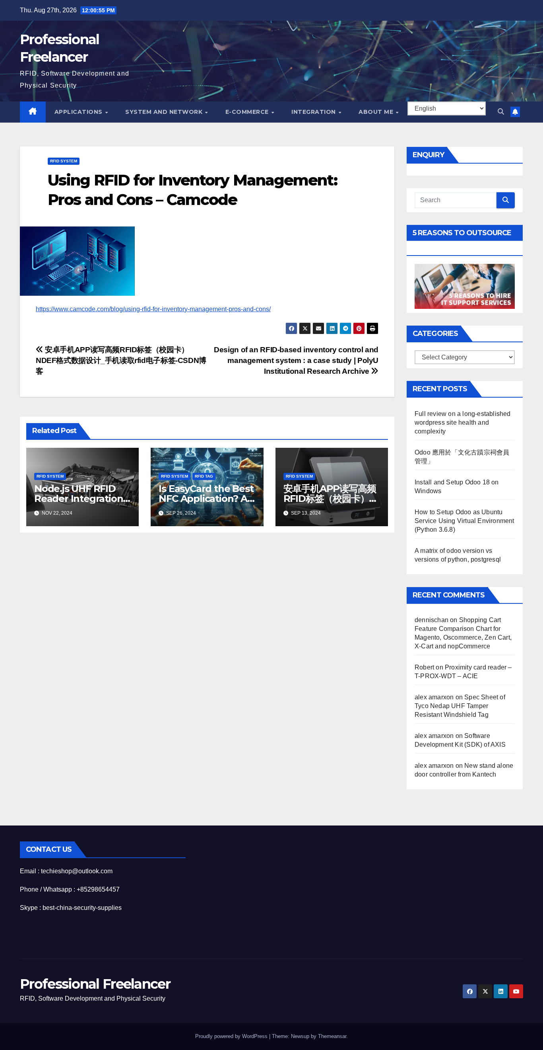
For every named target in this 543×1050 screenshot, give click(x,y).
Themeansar (332, 1036)
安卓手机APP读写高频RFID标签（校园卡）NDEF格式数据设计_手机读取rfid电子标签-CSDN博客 (121, 360)
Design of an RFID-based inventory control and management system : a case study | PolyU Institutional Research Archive (296, 360)
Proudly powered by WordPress (232, 1036)
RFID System (63, 161)
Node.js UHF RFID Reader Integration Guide (78, 498)
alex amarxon (434, 697)
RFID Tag (204, 476)
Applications (79, 111)
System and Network (164, 111)
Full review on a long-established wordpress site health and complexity (463, 422)
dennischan (431, 620)
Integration (314, 111)
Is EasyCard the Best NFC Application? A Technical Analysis (206, 498)
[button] (501, 111)
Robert (424, 667)
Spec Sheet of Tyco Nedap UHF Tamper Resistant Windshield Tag (460, 706)
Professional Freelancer (95, 984)
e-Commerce (248, 111)
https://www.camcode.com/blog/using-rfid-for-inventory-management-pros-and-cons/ (153, 309)
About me (377, 111)
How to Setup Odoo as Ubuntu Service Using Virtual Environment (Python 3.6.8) (464, 521)
